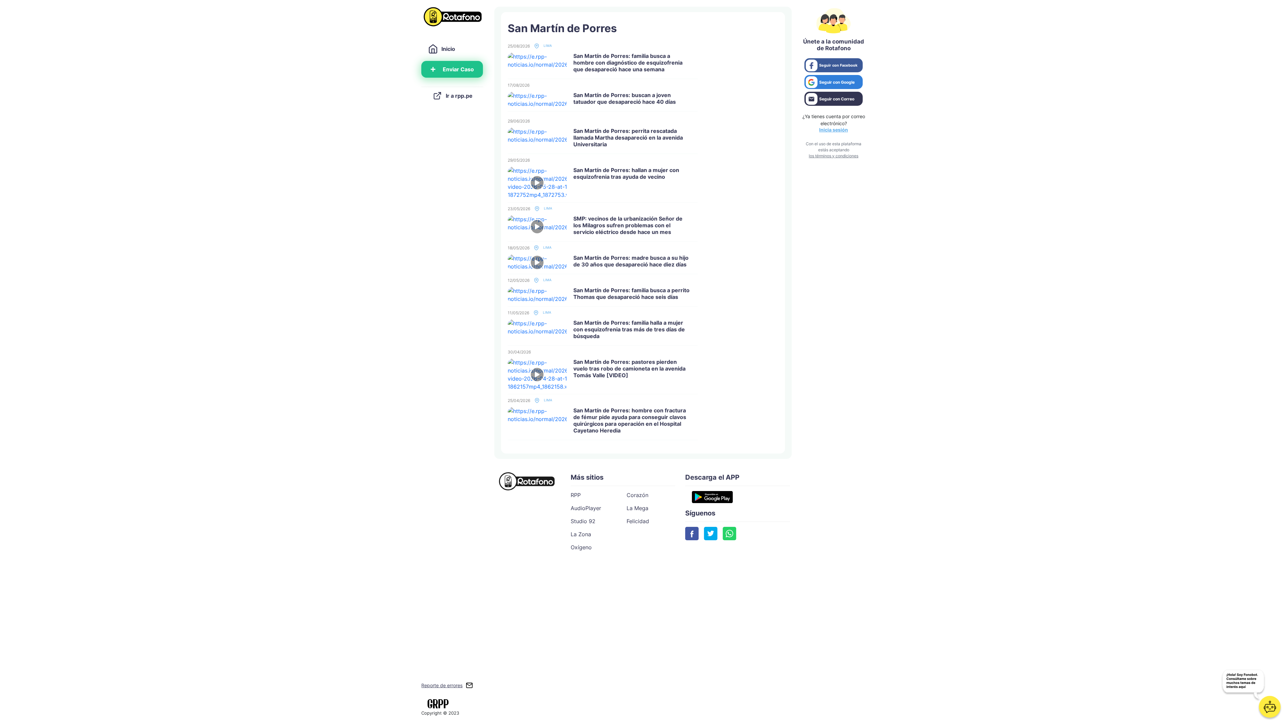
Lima (547, 46)
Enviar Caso (458, 69)
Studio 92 (583, 521)
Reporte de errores (441, 685)
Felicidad (638, 521)
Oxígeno (581, 547)
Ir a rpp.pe (459, 95)
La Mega (637, 508)
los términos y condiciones (833, 155)
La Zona (581, 534)
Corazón (637, 495)
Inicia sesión (833, 130)
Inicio (448, 49)
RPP (576, 495)
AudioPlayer (586, 508)
